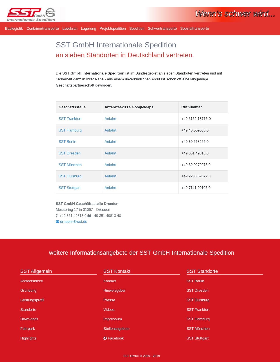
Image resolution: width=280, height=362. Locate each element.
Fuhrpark (27, 328)
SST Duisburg (70, 176)
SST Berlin (67, 141)
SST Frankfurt (70, 118)
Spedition (136, 28)
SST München (70, 165)
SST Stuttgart (70, 187)
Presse (109, 300)
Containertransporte (42, 28)
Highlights (28, 338)
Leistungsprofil (32, 300)
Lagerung (88, 28)
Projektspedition (113, 28)
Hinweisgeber (114, 290)
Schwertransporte (162, 28)
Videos (109, 309)
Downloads (29, 319)
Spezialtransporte (194, 28)
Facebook (115, 338)
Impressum (112, 319)
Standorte (28, 309)
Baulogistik (14, 28)
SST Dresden (69, 153)
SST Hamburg (70, 130)
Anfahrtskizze (31, 281)
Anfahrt (110, 118)
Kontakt (109, 281)
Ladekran (69, 28)
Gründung (28, 290)
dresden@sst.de (73, 221)
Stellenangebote (116, 328)
